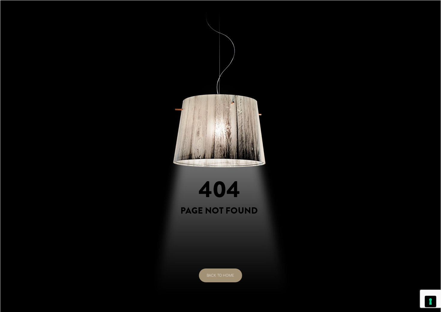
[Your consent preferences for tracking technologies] (430, 301)
